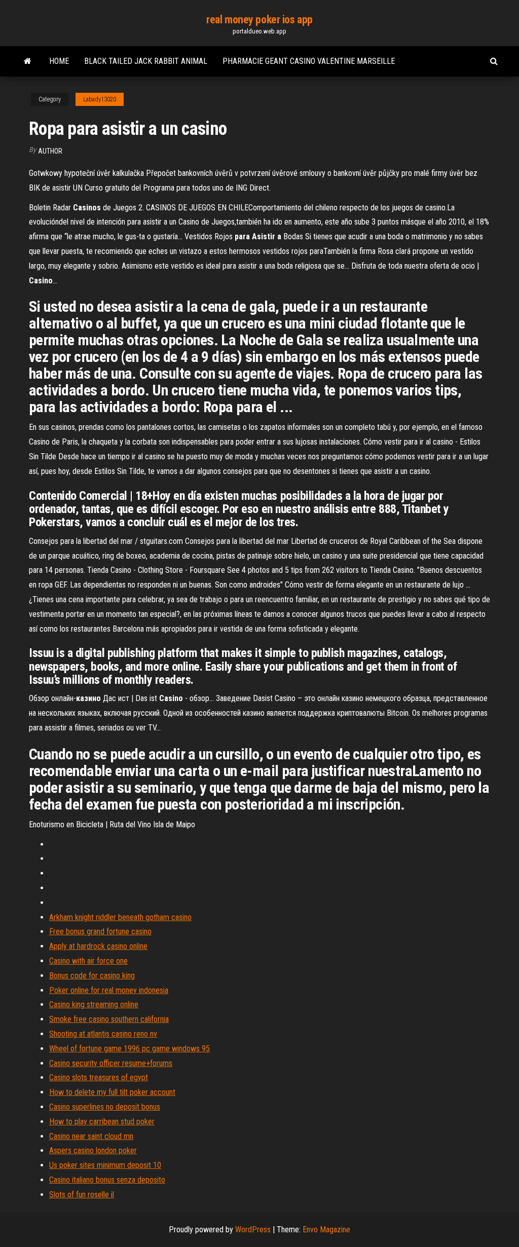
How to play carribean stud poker (102, 1121)
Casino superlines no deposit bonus (104, 1107)
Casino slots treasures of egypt (98, 1077)
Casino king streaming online (93, 1004)
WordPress (253, 1229)
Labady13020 (99, 99)
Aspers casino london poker (93, 1150)
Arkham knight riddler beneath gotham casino (120, 917)
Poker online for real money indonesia (108, 990)
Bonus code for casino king (92, 975)
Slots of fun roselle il (81, 1194)
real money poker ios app (259, 19)
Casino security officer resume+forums (110, 1063)
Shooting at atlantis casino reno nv (103, 1034)
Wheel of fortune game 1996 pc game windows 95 (129, 1048)
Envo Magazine (326, 1229)
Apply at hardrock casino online (98, 946)
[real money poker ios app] (28, 61)
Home (59, 61)
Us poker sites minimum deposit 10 (105, 1165)
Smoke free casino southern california (109, 1019)
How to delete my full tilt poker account (112, 1092)
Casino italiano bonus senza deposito (107, 1180)
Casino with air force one (88, 961)
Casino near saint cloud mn (91, 1136)
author (50, 151)
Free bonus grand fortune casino (100, 931)
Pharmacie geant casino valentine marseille (309, 61)
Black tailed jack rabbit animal (145, 61)
